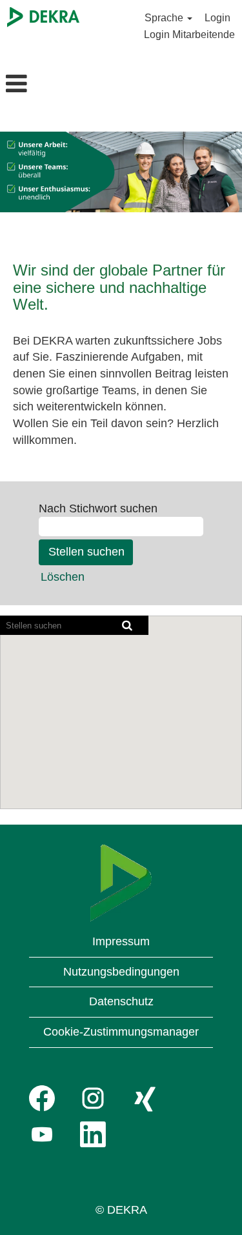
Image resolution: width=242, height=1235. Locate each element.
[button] (40, 85)
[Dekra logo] (121, 883)
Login (217, 17)
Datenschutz (121, 1001)
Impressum (121, 941)
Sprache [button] (165, 17)
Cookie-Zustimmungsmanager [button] (121, 1031)
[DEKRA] (43, 17)
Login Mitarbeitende (189, 34)
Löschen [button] (63, 576)
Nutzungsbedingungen (121, 971)
